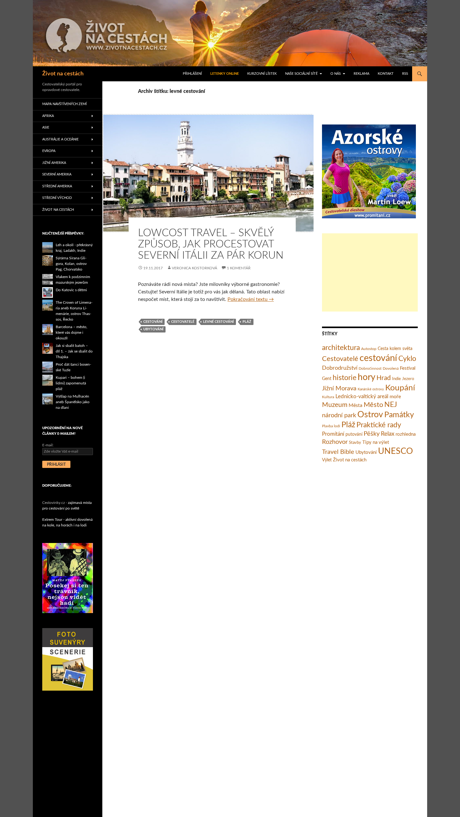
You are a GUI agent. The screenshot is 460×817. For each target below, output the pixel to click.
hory (366, 377)
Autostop (368, 349)
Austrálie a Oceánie (60, 139)
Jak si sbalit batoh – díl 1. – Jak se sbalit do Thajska (74, 351)
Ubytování (153, 329)
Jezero (408, 379)
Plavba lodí (331, 426)
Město (373, 404)
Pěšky (372, 434)
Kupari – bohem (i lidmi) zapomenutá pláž (71, 383)
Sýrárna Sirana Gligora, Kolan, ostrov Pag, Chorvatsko (71, 263)
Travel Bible (338, 452)
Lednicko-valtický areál (361, 396)
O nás (335, 73)
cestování (152, 321)
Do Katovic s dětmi (71, 290)
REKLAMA (361, 73)
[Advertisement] (370, 272)
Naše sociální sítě (301, 73)
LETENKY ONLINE (224, 73)
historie (344, 377)
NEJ (390, 404)
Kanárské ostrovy (371, 389)
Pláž (247, 321)
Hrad (383, 378)
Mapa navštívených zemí (64, 104)
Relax (387, 434)
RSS (405, 73)
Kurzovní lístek (262, 73)
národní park (339, 415)
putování (353, 434)
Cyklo (407, 358)
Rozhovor (335, 442)
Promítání (333, 434)
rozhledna (406, 434)
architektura (341, 347)
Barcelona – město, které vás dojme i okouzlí (71, 332)
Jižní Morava (339, 388)
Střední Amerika (57, 186)
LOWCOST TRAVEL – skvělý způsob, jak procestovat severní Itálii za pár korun (211, 244)
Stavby (355, 443)
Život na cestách (63, 74)
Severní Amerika (56, 174)
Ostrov (370, 415)
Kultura (328, 397)
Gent (326, 379)
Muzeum (334, 405)
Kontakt (386, 73)
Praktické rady (378, 425)
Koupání (400, 388)
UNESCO (395, 451)
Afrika (48, 116)
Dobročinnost (370, 368)
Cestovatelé (182, 321)
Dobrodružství (339, 368)
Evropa (48, 151)
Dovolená (391, 368)
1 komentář (239, 268)
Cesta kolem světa (395, 349)
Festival (408, 368)
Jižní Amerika (54, 163)
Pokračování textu (250, 299)
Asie (45, 127)
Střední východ (57, 198)
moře (395, 396)
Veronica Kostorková (194, 268)
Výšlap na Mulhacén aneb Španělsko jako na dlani (72, 401)
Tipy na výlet (375, 442)
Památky (399, 415)
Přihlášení (192, 73)
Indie (396, 379)
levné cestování (218, 321)
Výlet (327, 460)
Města (355, 405)
